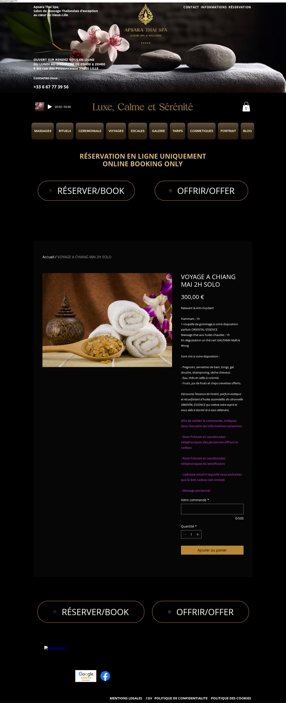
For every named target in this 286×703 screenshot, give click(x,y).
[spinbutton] (191, 534)
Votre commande (195, 500)
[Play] (50, 107)
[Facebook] (105, 675)
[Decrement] (184, 534)
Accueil (48, 256)
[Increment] (198, 534)
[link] (246, 106)
